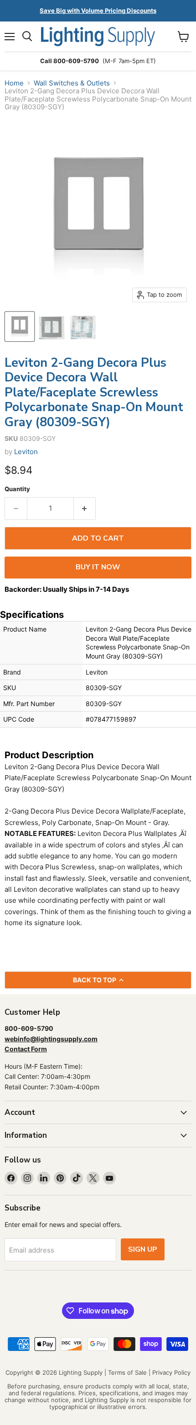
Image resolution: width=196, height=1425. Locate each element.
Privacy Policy (171, 1372)
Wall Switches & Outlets (72, 83)
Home (14, 83)
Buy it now (98, 567)
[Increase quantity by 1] (85, 508)
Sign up (142, 1249)
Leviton (26, 451)
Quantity (17, 489)
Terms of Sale (127, 1372)
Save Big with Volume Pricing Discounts (98, 10)
